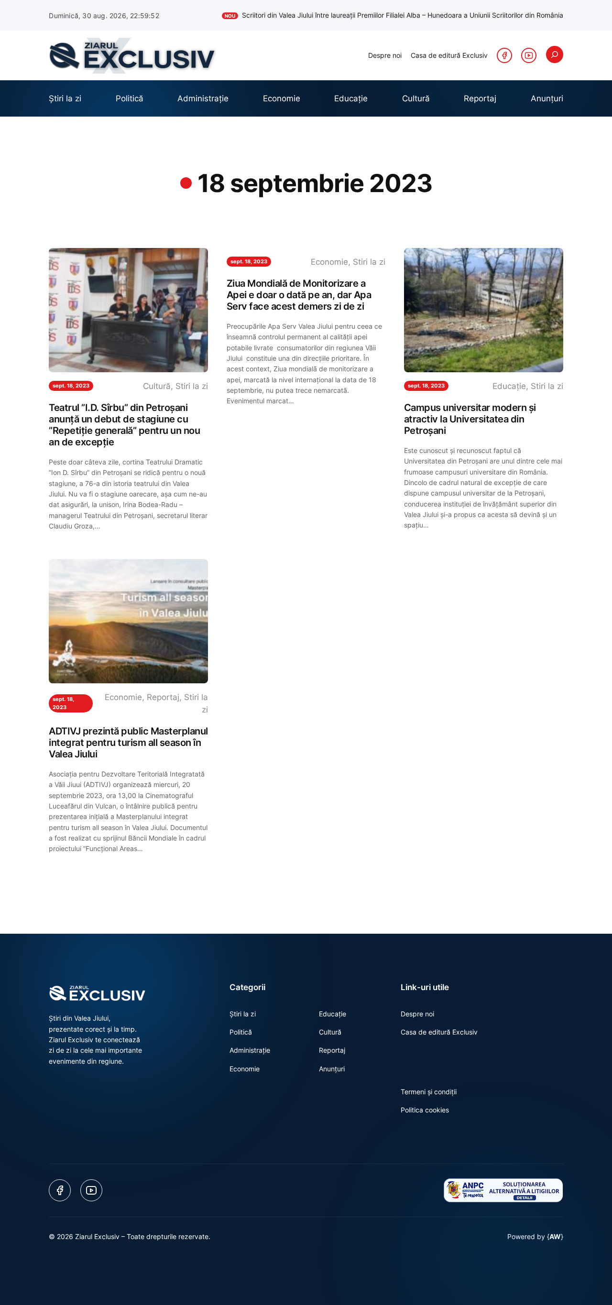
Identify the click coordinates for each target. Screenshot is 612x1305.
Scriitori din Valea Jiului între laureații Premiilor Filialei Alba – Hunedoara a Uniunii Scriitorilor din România (394, 15)
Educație (509, 386)
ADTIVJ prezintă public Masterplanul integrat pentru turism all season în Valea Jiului (128, 742)
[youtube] (528, 55)
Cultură (157, 386)
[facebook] (504, 55)
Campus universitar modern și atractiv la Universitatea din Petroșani (470, 419)
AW (555, 1236)
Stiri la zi (191, 386)
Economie (329, 262)
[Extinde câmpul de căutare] (554, 54)
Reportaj (163, 697)
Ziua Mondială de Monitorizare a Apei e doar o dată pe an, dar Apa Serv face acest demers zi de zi (299, 295)
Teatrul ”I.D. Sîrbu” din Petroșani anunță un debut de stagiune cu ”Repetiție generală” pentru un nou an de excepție (124, 425)
